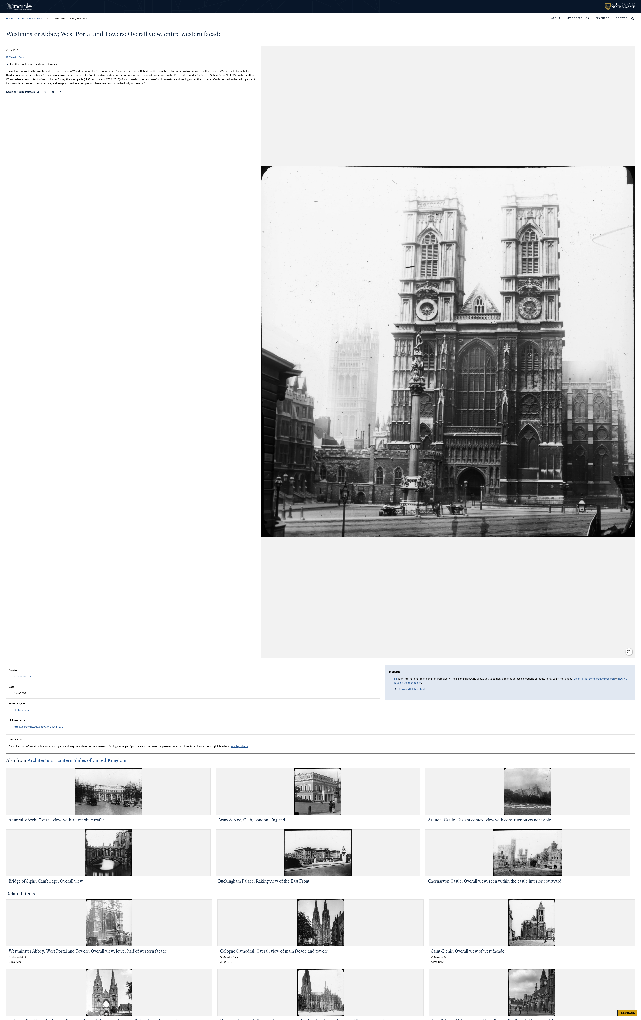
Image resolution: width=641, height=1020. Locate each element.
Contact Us (15, 739)
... (50, 18)
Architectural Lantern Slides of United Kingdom (77, 760)
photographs (21, 710)
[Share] (45, 92)
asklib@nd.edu (239, 746)
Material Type (17, 703)
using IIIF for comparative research (594, 678)
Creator (13, 670)
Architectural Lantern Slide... (31, 18)
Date (11, 686)
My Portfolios (578, 18)
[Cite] (52, 92)
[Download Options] (60, 92)
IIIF (396, 678)
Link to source (17, 720)
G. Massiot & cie (23, 676)
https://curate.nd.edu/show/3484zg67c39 (38, 726)
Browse (621, 18)
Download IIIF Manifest (411, 689)
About (555, 18)
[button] (448, 352)
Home (9, 18)
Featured (602, 18)
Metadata (394, 671)
